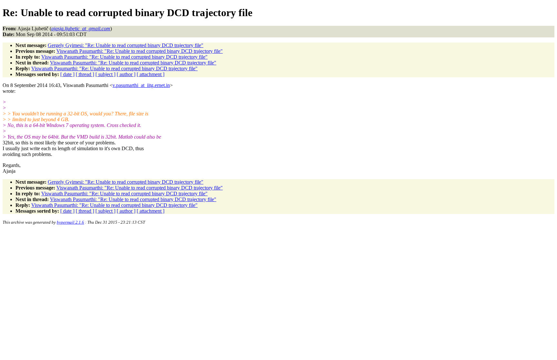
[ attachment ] (150, 74)
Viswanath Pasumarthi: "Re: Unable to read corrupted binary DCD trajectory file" (139, 51)
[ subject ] (105, 74)
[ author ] (126, 74)
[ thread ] (85, 74)
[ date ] (67, 74)
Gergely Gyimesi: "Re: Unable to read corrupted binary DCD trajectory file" (125, 45)
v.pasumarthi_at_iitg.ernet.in (141, 85)
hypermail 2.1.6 (70, 222)
